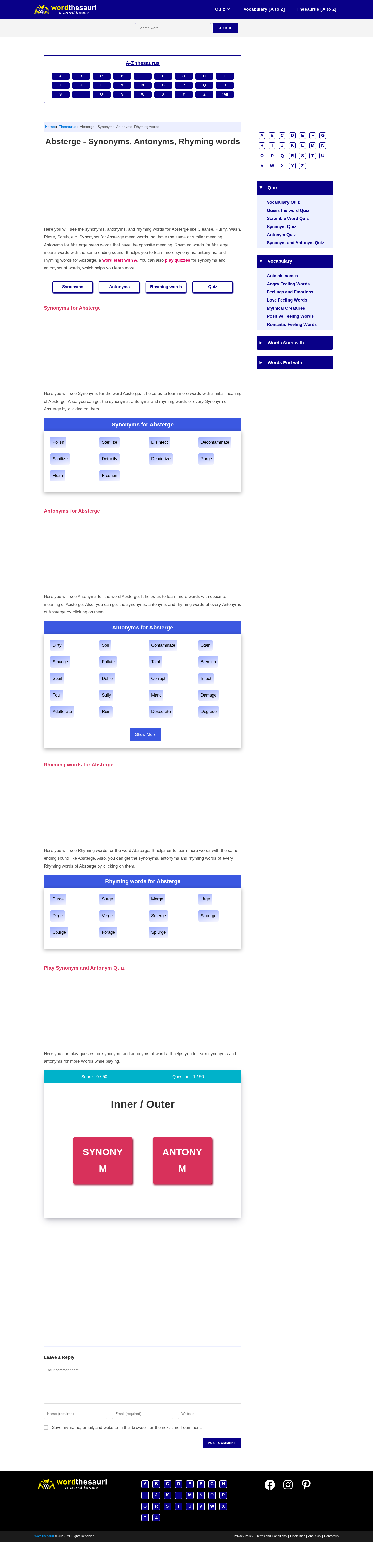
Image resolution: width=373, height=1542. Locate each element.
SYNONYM (103, 1160)
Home (50, 127)
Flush (58, 475)
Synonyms (72, 286)
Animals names (282, 275)
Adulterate (62, 711)
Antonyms (119, 286)
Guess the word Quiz (288, 210)
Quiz (212, 286)
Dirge (58, 915)
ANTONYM (182, 1160)
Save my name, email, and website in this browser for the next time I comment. (127, 1427)
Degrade (209, 711)
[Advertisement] (143, 187)
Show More (145, 734)
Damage (208, 695)
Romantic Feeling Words (292, 324)
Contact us (331, 1536)
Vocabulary (278, 261)
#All (225, 94)
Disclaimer (297, 1536)
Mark (156, 695)
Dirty (57, 645)
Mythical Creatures (286, 308)
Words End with (283, 362)
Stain (205, 645)
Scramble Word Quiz (288, 218)
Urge (205, 899)
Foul (57, 695)
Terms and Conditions (272, 1536)
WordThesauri (44, 1536)
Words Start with (284, 342)
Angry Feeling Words (288, 283)
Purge (206, 458)
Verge (107, 915)
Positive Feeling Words (290, 316)
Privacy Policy (243, 1536)
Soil (105, 645)
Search (225, 28)
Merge (157, 899)
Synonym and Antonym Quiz (295, 242)
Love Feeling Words (287, 300)
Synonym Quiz (281, 226)
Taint (155, 661)
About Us (314, 1536)
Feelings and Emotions (290, 292)
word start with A (119, 260)
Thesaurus (67, 127)
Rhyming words (166, 286)
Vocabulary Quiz (283, 202)
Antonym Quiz (281, 234)
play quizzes (177, 260)
